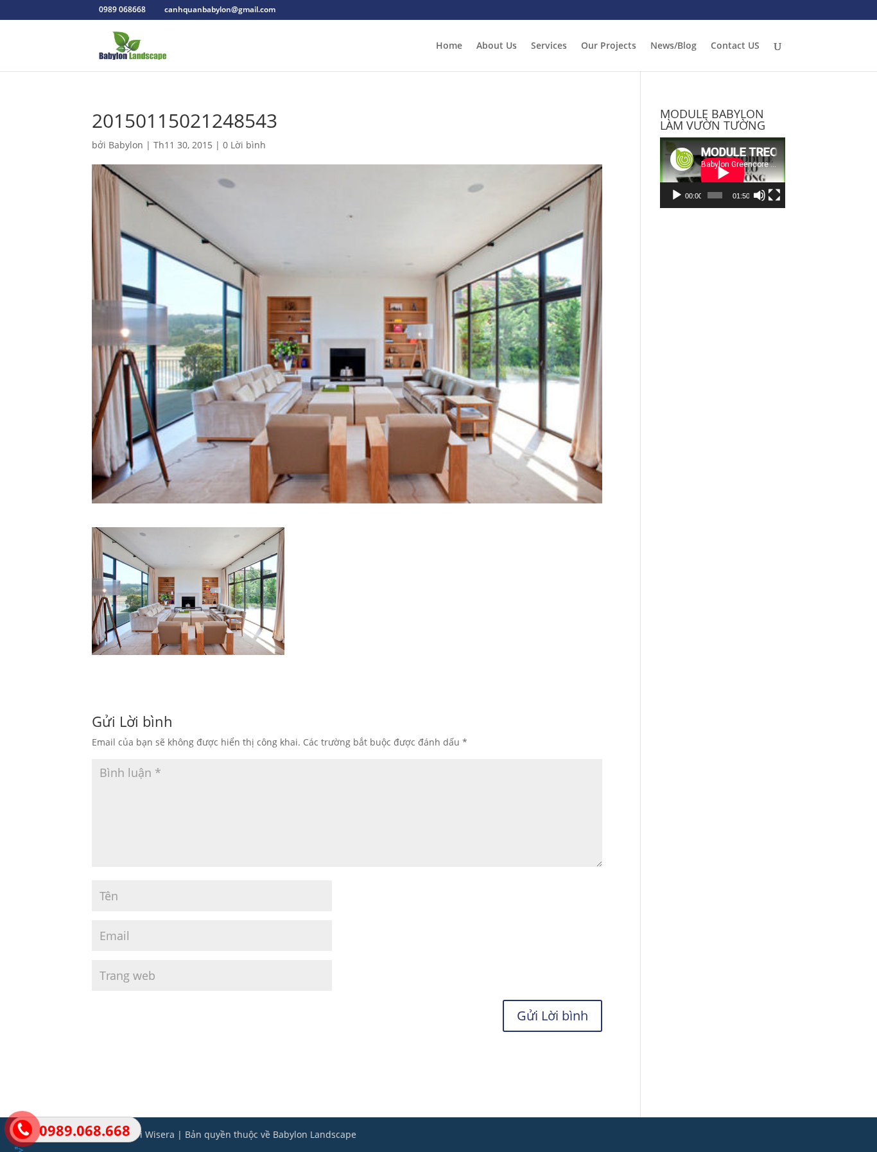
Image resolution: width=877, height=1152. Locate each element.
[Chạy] (676, 195)
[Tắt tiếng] (759, 195)
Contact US (735, 46)
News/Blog (673, 46)
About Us (496, 46)
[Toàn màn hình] (774, 195)
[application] (722, 172)
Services (549, 46)
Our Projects (608, 46)
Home (449, 46)
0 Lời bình (244, 145)
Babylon (126, 145)
